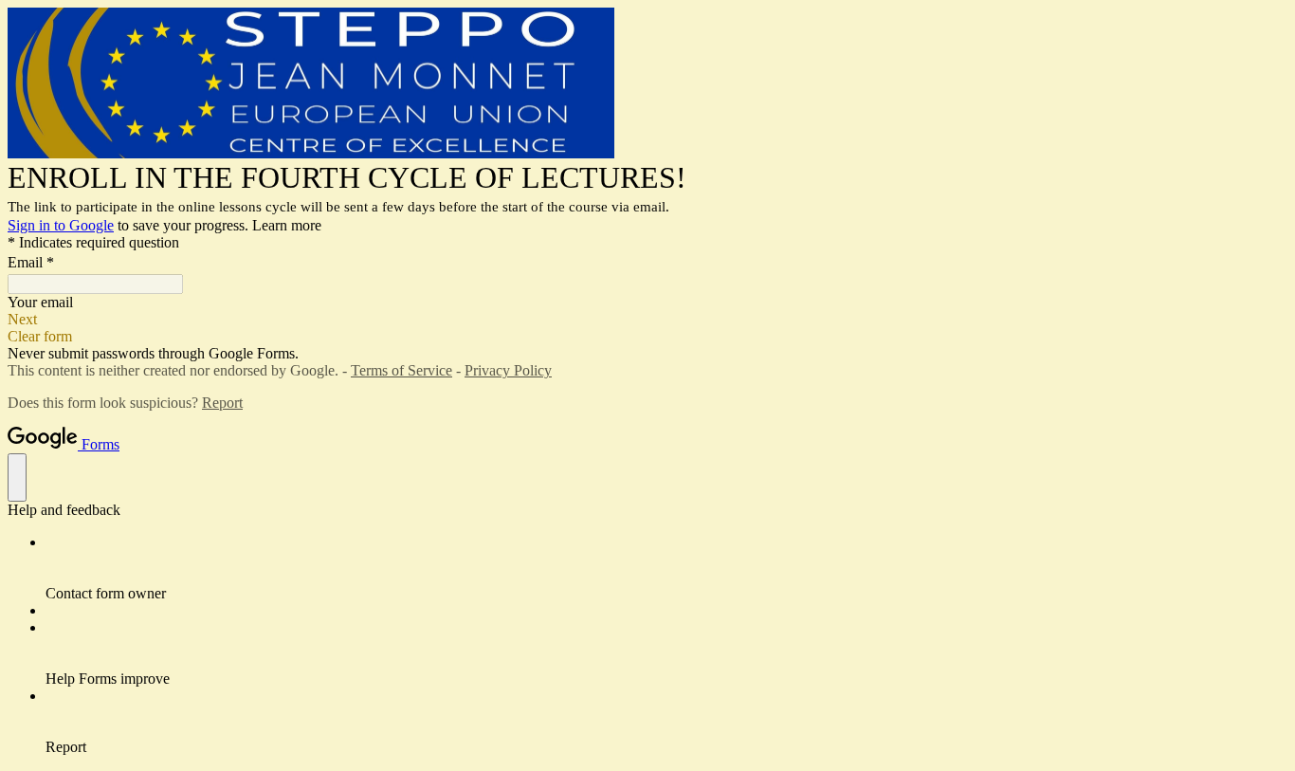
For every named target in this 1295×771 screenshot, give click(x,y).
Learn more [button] (286, 225)
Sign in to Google (61, 225)
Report (222, 403)
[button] (647, 319)
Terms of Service (401, 370)
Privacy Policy (508, 370)
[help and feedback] (17, 477)
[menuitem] (666, 568)
